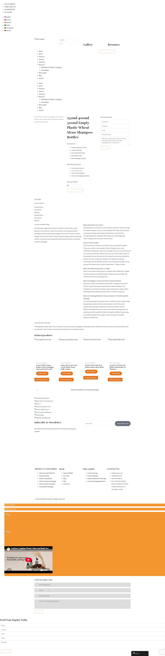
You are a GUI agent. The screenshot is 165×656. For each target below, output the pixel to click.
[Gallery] (85, 40)
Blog (40, 76)
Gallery (88, 44)
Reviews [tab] (36, 212)
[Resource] (110, 40)
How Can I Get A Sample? (91, 243)
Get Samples (45, 70)
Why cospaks (43, 73)
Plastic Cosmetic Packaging (47, 117)
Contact (41, 78)
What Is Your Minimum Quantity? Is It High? (96, 269)
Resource (114, 44)
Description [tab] (38, 210)
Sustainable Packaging (92, 390)
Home (41, 51)
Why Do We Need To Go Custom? (93, 225)
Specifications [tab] (38, 207)
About (41, 54)
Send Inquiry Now (41, 380)
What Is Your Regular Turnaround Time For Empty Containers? (102, 281)
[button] (107, 225)
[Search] (60, 44)
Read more (42, 373)
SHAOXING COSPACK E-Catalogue (51, 67)
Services (41, 59)
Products (42, 57)
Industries (42, 62)
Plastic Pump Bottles (77, 390)
